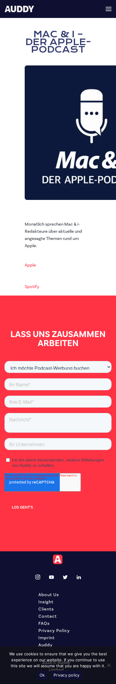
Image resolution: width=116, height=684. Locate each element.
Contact (47, 616)
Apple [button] (30, 265)
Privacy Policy (54, 630)
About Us (48, 595)
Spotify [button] (32, 287)
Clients (46, 609)
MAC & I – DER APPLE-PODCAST (58, 41)
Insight (46, 602)
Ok (42, 675)
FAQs (44, 623)
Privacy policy (67, 675)
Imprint (46, 638)
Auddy (45, 645)
